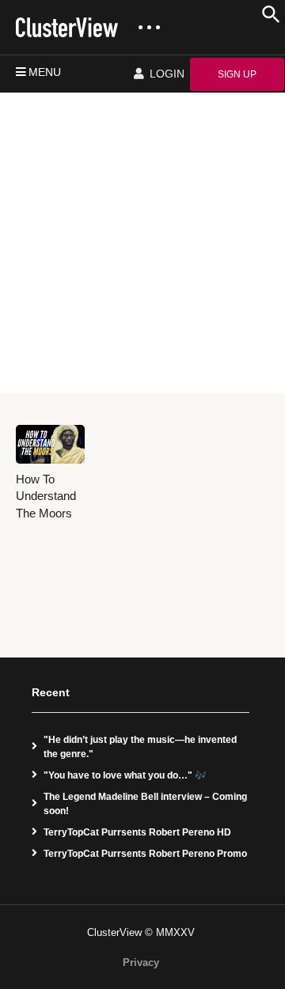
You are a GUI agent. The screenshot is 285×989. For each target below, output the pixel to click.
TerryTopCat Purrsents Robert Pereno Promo (145, 853)
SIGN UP (237, 74)
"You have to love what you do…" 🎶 (125, 775)
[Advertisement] (142, 242)
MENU (44, 72)
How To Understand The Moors (46, 496)
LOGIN (165, 73)
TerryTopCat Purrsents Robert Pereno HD (137, 832)
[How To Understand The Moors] (50, 444)
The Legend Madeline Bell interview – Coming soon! (145, 804)
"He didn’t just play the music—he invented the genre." (140, 747)
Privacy (141, 962)
